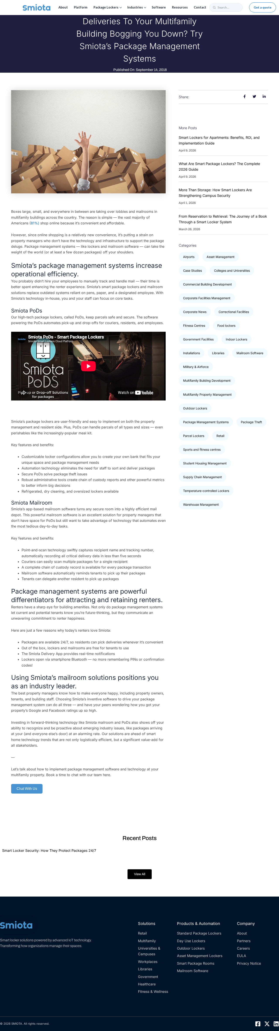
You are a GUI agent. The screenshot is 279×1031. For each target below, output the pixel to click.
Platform (80, 7)
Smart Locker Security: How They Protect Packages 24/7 (49, 850)
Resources (180, 7)
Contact (200, 7)
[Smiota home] (36, 7)
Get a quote (262, 7)
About (63, 7)
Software (159, 7)
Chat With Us (27, 788)
